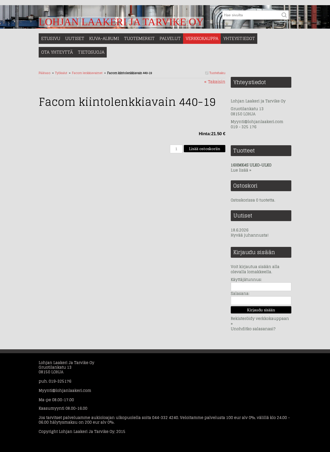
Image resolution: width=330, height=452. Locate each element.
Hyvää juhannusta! (250, 235)
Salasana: (240, 293)
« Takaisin (214, 81)
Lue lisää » (241, 170)
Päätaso (45, 73)
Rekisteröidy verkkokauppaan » (260, 321)
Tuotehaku (217, 73)
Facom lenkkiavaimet (87, 73)
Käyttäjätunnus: (246, 279)
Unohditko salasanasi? (253, 328)
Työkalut (61, 73)
